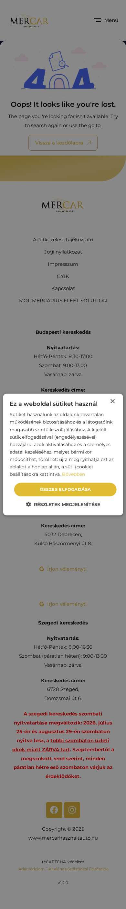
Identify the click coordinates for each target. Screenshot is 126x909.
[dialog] (63, 454)
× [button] (112, 401)
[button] (63, 504)
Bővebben (73, 474)
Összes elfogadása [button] (65, 489)
